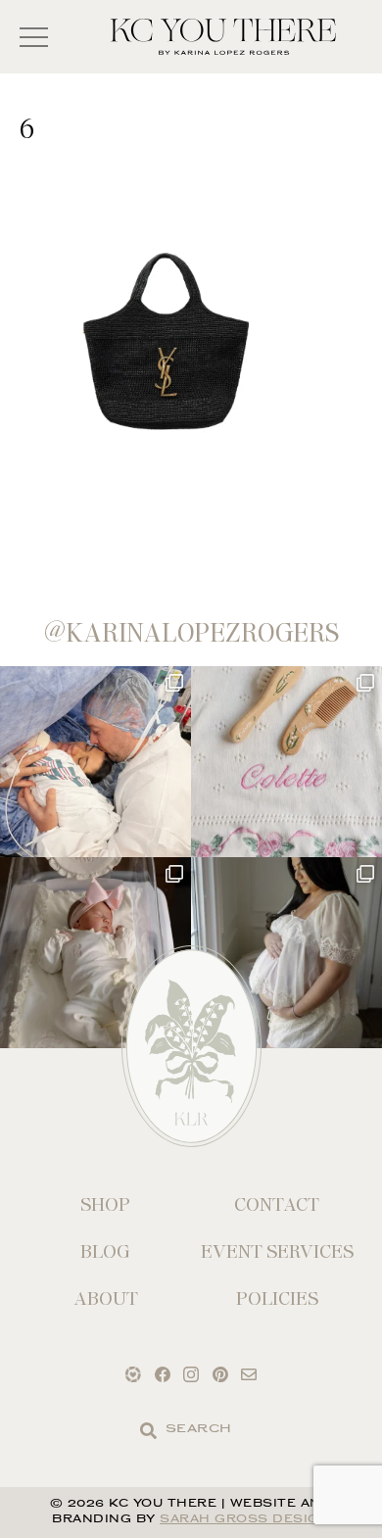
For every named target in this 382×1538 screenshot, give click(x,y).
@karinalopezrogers (191, 632)
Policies (277, 1298)
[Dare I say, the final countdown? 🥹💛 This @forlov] (286, 952)
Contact (276, 1204)
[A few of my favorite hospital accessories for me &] (286, 761)
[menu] (34, 37)
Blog (105, 1251)
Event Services (277, 1251)
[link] (148, 1431)
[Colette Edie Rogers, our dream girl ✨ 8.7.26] (95, 952)
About (105, 1298)
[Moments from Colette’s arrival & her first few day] (95, 761)
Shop (105, 1204)
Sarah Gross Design (245, 1519)
